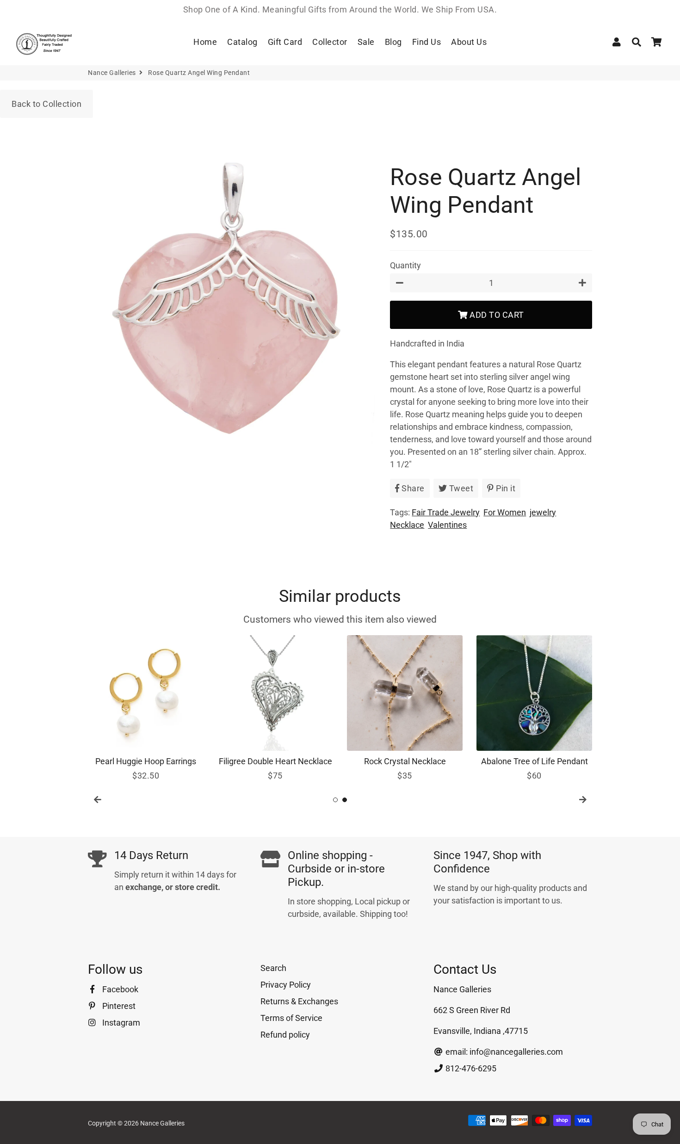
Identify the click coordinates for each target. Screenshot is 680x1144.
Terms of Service (291, 1018)
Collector (329, 42)
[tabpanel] (146, 708)
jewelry (543, 512)
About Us (469, 42)
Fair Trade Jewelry (446, 512)
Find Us (426, 42)
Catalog (242, 42)
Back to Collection (46, 104)
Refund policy (285, 1034)
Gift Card (285, 42)
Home (205, 42)
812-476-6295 (470, 1068)
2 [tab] (344, 800)
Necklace (407, 525)
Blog (393, 42)
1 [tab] (335, 800)
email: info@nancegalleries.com (503, 1052)
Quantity (405, 265)
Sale (366, 42)
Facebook (119, 989)
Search (273, 968)
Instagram (120, 1022)
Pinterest (118, 1006)
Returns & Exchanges (299, 1001)
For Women (504, 512)
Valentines (447, 525)
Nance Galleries (112, 72)
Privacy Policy (285, 984)
